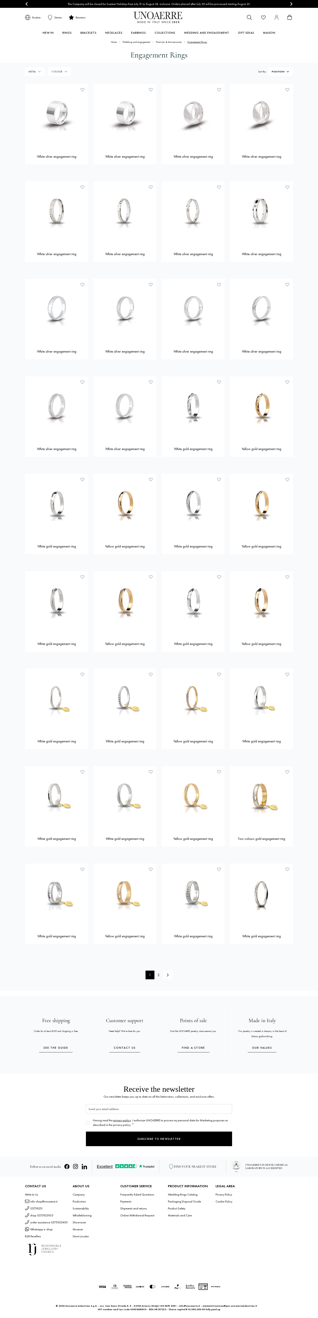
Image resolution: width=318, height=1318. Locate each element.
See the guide (56, 1048)
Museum (78, 1229)
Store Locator (81, 1236)
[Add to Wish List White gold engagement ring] (219, 382)
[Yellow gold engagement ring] (261, 407)
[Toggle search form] (249, 17)
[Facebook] (67, 1166)
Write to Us (31, 1194)
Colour (57, 71)
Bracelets (88, 33)
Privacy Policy (224, 1194)
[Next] (167, 975)
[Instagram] (75, 1166)
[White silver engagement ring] (56, 115)
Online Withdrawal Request (137, 1215)
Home (114, 42)
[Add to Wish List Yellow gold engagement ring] (287, 382)
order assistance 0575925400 (48, 1222)
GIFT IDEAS (246, 33)
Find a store (193, 1048)
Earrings (138, 33)
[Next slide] (291, 4)
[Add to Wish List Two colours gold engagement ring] (287, 772)
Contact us (125, 1048)
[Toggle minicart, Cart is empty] (289, 17)
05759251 (36, 1208)
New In (48, 33)
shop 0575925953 (41, 1215)
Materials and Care (180, 1215)
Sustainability (81, 1208)
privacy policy (122, 1120)
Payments (125, 1201)
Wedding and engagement (206, 33)
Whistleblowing (82, 1215)
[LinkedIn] (84, 1166)
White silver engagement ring (56, 156)
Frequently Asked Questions (137, 1194)
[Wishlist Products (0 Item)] (263, 17)
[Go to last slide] (27, 4)
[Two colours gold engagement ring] (261, 797)
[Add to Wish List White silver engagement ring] (82, 90)
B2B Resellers (33, 1236)
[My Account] (276, 17)
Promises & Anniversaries (169, 42)
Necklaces (113, 33)
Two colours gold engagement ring (261, 838)
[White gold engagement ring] (193, 407)
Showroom (79, 1222)
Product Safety (176, 1208)
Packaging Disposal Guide (184, 1201)
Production (79, 1201)
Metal (32, 71)
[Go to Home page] (159, 17)
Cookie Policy (224, 1201)
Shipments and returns (133, 1208)
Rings (67, 33)
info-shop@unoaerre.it (43, 1201)
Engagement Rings (197, 42)
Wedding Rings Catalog (182, 1194)
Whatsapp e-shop (41, 1229)
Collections (165, 33)
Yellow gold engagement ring (261, 449)
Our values (262, 1048)
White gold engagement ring (193, 449)
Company (79, 1194)
